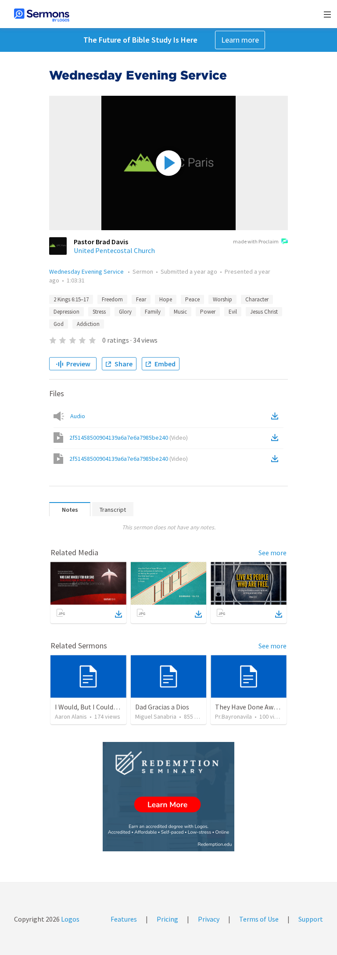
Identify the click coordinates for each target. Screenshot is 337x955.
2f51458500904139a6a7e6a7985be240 (128, 437)
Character (257, 299)
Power (207, 311)
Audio (77, 416)
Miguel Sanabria (155, 716)
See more (272, 552)
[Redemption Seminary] (168, 796)
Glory (125, 311)
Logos (69, 919)
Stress (99, 311)
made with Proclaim (256, 241)
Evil (233, 311)
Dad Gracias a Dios (162, 706)
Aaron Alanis (71, 716)
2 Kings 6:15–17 (71, 299)
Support (310, 919)
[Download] (118, 614)
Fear (141, 299)
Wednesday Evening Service (87, 271)
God (59, 324)
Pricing (167, 919)
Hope (165, 299)
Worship (222, 299)
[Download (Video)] (276, 437)
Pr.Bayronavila (233, 716)
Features (124, 919)
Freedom (112, 299)
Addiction (88, 324)
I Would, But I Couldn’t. (89, 706)
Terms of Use (259, 919)
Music (180, 311)
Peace (192, 299)
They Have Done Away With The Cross (271, 706)
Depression (66, 311)
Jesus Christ (264, 311)
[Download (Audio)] (276, 416)
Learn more (240, 40)
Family (153, 311)
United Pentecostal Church (114, 250)
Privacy (208, 919)
